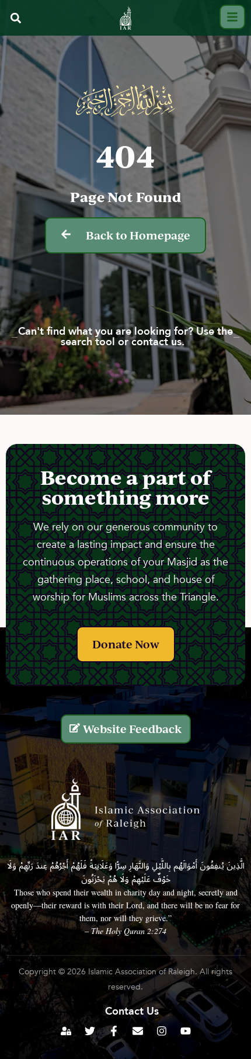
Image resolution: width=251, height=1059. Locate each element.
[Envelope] (137, 1030)
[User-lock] (65, 1030)
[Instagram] (161, 1030)
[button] (15, 18)
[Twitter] (89, 1030)
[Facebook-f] (113, 1030)
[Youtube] (185, 1030)
